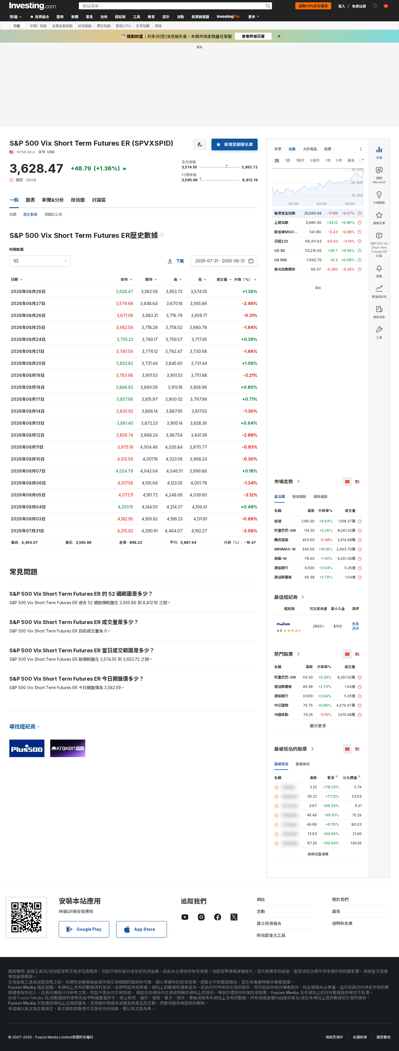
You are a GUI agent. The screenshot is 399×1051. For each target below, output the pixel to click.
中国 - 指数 (38, 25)
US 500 (280, 260)
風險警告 (384, 1037)
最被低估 (281, 764)
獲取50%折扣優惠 (313, 5)
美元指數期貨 (284, 269)
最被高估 (303, 764)
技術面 (78, 200)
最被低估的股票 (290, 749)
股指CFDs (123, 25)
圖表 (30, 200)
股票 (327, 149)
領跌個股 (320, 496)
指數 (292, 149)
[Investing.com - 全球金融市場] (32, 6)
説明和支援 (342, 923)
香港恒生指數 (284, 213)
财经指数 (85, 25)
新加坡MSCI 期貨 (288, 232)
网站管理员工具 (271, 935)
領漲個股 (299, 496)
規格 (158, 25)
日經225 (281, 241)
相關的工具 (53, 214)
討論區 (99, 200)
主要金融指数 (62, 25)
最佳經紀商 (286, 597)
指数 (16, 25)
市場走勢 (283, 481)
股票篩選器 (200, 16)
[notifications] (375, 5)
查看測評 (355, 626)
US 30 (279, 250)
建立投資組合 (269, 923)
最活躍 (279, 496)
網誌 (261, 899)
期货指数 (104, 25)
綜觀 (12, 214)
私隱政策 (360, 1037)
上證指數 (281, 222)
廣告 (336, 911)
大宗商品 (310, 149)
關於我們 (340, 899)
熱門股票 (283, 654)
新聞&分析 (53, 200)
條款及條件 (334, 1037)
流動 (261, 911)
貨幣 (277, 149)
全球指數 (143, 25)
